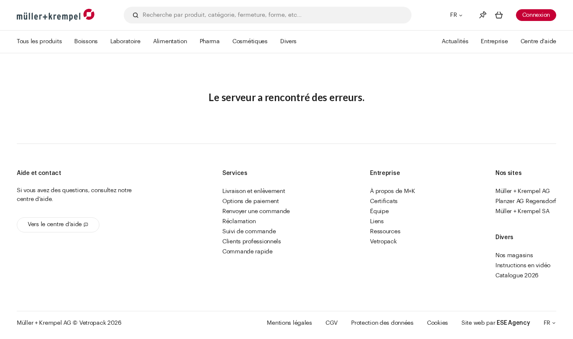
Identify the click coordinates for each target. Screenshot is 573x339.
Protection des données (382, 323)
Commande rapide (247, 252)
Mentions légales (289, 323)
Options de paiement (250, 201)
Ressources (385, 232)
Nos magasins (514, 255)
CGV (332, 323)
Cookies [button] (437, 323)
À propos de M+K (392, 191)
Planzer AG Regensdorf (525, 201)
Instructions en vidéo (522, 266)
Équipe (379, 211)
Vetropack (383, 242)
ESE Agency (513, 323)
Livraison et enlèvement (253, 191)
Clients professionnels (251, 242)
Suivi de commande (249, 232)
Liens (377, 221)
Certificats (384, 201)
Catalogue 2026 (517, 276)
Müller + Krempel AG (522, 191)
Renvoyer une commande (256, 211)
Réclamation (239, 221)
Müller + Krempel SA (522, 211)
